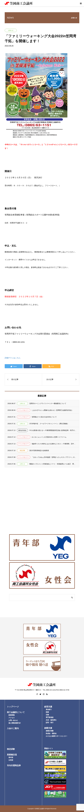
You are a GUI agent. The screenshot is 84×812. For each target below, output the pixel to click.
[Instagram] (43, 694)
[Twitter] (40, 694)
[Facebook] (37, 694)
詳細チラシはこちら (12, 358)
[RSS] (47, 694)
